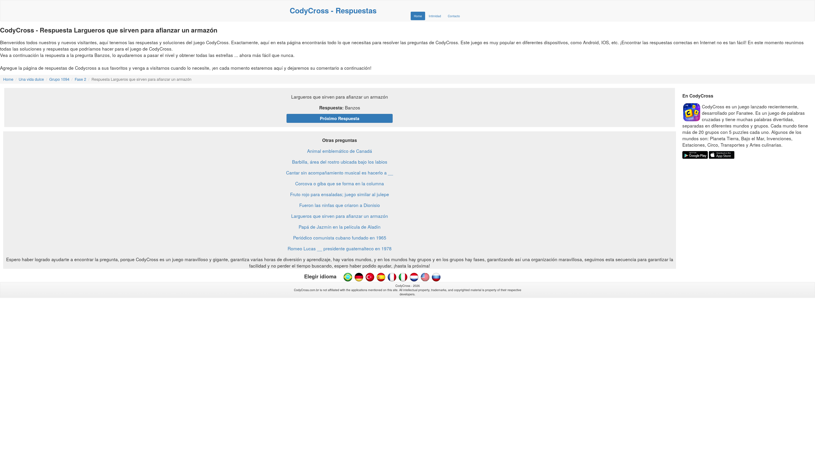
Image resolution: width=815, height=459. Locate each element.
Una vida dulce (31, 79)
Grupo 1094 (59, 79)
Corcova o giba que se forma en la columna (339, 183)
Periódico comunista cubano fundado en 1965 (339, 237)
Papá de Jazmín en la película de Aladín (340, 227)
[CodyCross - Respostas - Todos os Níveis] (348, 277)
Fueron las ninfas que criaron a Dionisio (339, 205)
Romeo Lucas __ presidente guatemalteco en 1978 (340, 248)
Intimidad (435, 16)
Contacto (454, 16)
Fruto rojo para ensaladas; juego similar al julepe (339, 194)
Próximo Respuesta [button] (339, 118)
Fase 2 (80, 79)
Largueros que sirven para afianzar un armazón (339, 216)
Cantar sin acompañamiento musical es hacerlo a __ (339, 172)
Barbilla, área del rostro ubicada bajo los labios (339, 162)
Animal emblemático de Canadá (339, 151)
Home (418, 16)
